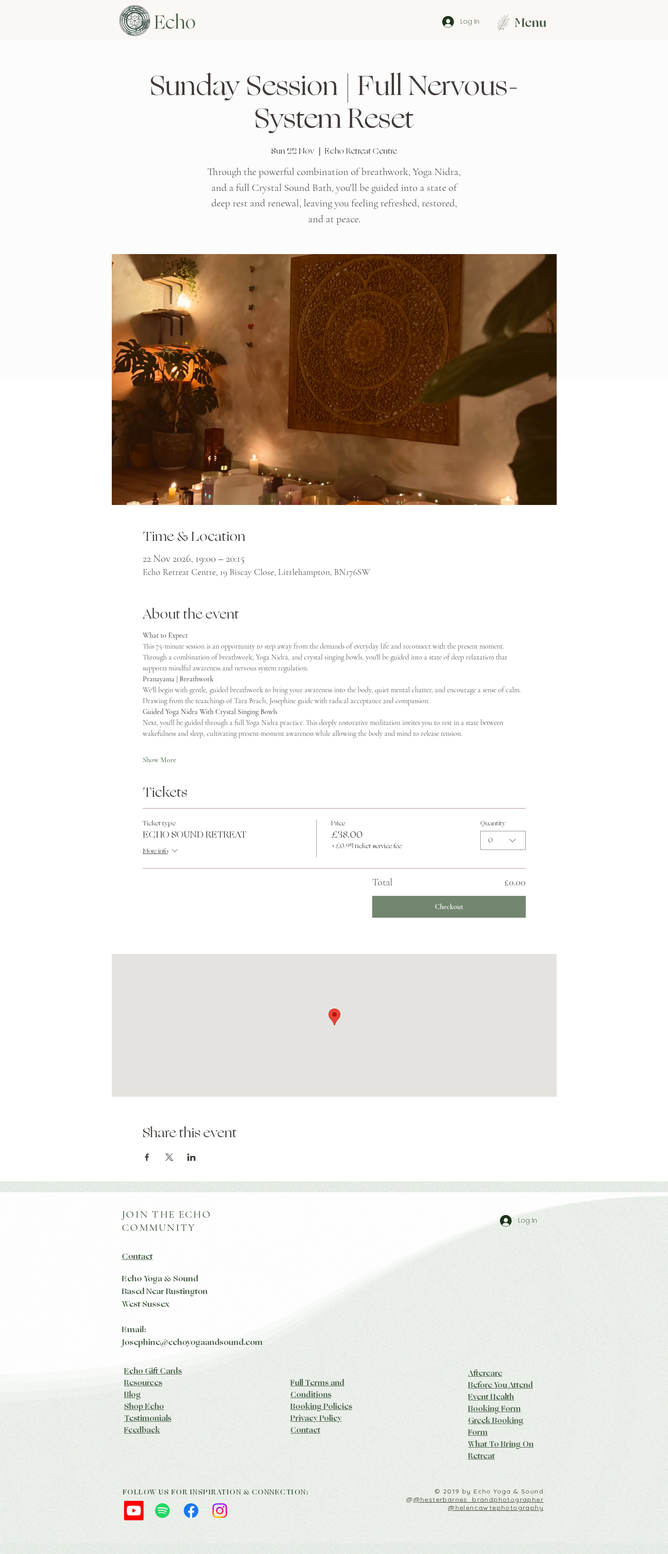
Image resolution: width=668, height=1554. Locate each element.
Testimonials (147, 1418)
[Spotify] (162, 1510)
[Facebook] (191, 1510)
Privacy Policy (316, 1418)
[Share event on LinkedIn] (191, 1157)
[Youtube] (134, 1510)
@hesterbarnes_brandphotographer (478, 1499)
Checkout (449, 906)
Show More (159, 760)
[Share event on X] (169, 1157)
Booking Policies (321, 1406)
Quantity (493, 823)
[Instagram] (219, 1510)
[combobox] (503, 840)
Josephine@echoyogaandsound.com (192, 1342)
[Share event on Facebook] (147, 1157)
